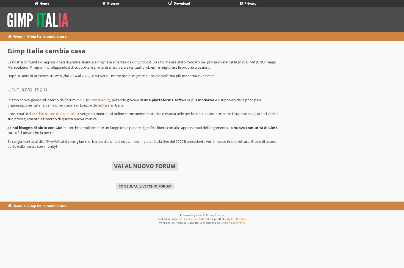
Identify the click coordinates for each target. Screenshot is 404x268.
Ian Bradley (238, 219)
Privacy (249, 3)
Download (181, 3)
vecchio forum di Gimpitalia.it (55, 113)
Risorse (112, 3)
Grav (199, 215)
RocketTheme (215, 215)
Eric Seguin (189, 219)
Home (44, 3)
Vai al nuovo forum (145, 166)
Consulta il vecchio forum (144, 186)
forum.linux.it (98, 99)
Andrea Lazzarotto (233, 223)
